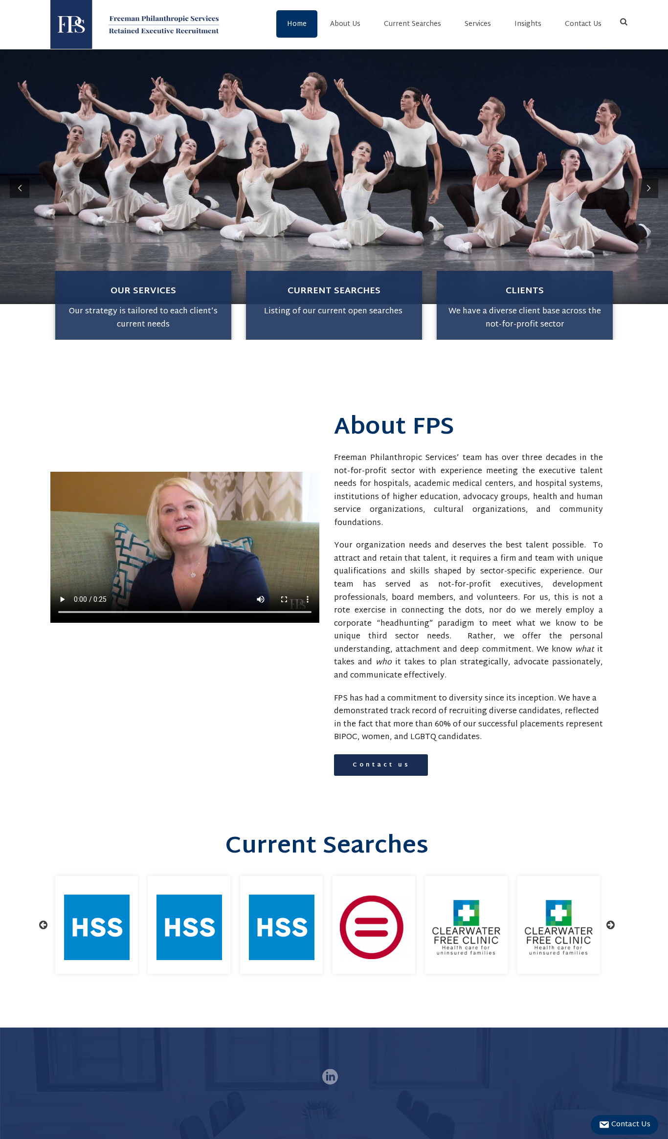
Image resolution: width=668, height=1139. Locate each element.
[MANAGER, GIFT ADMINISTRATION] (96, 927)
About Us (345, 24)
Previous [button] (43, 925)
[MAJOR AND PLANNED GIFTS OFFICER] (559, 927)
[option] (96, 925)
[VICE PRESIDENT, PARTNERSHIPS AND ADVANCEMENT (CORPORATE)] (281, 927)
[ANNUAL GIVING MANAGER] (466, 927)
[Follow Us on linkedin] (330, 1078)
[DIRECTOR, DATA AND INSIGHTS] (189, 927)
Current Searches (412, 24)
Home (297, 24)
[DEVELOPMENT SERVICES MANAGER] (374, 927)
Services (478, 24)
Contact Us (583, 24)
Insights (527, 24)
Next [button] (610, 925)
